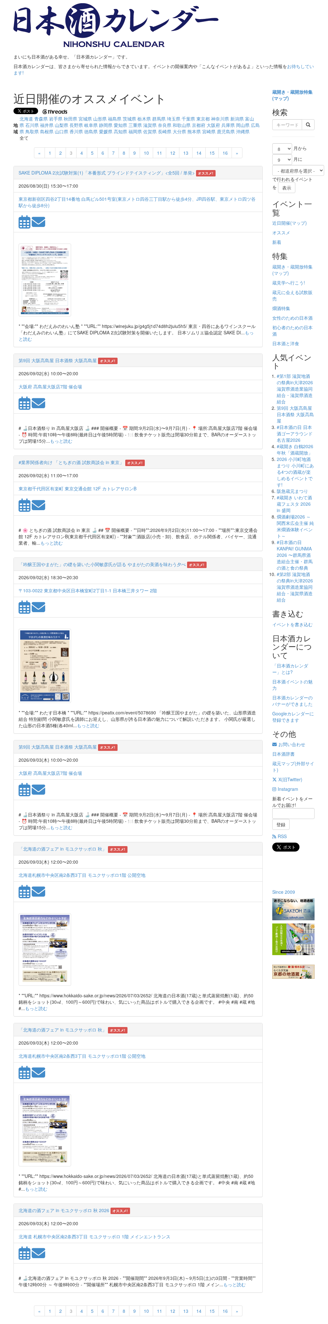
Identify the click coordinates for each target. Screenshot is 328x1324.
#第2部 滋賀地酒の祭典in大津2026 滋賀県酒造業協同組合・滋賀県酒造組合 (295, 587)
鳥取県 (32, 131)
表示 (286, 187)
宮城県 (85, 118)
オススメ (281, 232)
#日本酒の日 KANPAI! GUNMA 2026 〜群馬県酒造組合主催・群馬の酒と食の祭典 (295, 555)
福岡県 (135, 131)
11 (159, 153)
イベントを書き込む (292, 624)
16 (225, 153)
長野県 (76, 125)
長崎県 (164, 131)
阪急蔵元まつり (292, 491)
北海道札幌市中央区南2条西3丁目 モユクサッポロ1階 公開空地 (82, 875)
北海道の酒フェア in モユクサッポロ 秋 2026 (64, 1210)
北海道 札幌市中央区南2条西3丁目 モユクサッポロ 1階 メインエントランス (94, 1236)
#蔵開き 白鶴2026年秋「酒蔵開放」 (295, 449)
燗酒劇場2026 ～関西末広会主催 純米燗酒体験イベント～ (295, 526)
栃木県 (144, 118)
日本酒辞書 (283, 754)
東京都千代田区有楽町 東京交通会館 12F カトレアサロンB (77, 488)
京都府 (198, 125)
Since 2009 (283, 892)
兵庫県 (228, 125)
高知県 (120, 131)
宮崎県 (209, 131)
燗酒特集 (281, 308)
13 (185, 153)
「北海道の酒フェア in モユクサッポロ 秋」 (63, 848)
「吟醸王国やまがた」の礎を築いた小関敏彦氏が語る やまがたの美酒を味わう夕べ (102, 564)
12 (172, 153)
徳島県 (91, 131)
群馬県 (159, 118)
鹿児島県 (226, 131)
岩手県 (55, 118)
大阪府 (213, 125)
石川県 (32, 125)
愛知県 (120, 125)
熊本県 (194, 131)
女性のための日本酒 (292, 318)
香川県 (76, 131)
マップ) (281, 98)
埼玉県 (173, 118)
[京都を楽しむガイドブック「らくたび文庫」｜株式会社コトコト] (293, 972)
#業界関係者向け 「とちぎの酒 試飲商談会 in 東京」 (71, 462)
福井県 (46, 125)
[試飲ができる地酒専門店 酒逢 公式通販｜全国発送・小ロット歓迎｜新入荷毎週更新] (293, 909)
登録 (280, 824)
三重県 (135, 125)
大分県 (179, 131)
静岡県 (105, 125)
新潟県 (237, 118)
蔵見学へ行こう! (288, 282)
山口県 (61, 131)
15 (212, 153)
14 (198, 153)
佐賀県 (150, 131)
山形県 (100, 118)
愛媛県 (105, 131)
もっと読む (61, 441)
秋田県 (70, 118)
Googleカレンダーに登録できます (293, 716)
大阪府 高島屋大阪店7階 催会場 (50, 386)
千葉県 (188, 118)
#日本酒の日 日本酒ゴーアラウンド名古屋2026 (295, 433)
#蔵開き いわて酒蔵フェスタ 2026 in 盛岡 (294, 503)
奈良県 (164, 125)
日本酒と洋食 (285, 343)
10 (146, 153)
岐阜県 (91, 125)
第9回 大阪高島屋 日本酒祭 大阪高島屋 (58, 360)
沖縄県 (243, 131)
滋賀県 (150, 125)
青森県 (41, 118)
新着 (276, 242)
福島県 (114, 118)
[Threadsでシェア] (56, 111)
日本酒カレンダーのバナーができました (292, 700)
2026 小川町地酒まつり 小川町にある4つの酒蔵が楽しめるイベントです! (295, 472)
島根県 (46, 131)
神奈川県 (220, 118)
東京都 (203, 118)
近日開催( (282, 223)
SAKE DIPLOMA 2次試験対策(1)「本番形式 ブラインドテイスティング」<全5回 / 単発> (107, 172)
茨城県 (129, 118)
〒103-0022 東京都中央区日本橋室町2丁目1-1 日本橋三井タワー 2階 (88, 590)
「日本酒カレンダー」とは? (290, 668)
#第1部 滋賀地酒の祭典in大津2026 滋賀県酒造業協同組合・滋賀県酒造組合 (295, 389)
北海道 (26, 118)
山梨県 (61, 125)
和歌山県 (182, 125)
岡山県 (243, 125)
